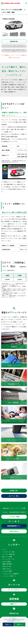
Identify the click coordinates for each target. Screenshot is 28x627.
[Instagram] (9, 521)
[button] (1, 23)
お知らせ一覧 (6, 566)
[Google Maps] (18, 521)
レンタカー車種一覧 (8, 554)
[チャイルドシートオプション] (14, 408)
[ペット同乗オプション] (14, 445)
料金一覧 (8, 285)
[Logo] (10, 3)
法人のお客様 (6, 561)
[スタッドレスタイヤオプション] (14, 426)
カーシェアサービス (8, 559)
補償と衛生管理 (7, 564)
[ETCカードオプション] (14, 352)
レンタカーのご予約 (8, 552)
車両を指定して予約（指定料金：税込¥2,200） (14, 50)
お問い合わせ (6, 569)
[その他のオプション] (14, 464)
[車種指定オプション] (14, 333)
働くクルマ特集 (7, 557)
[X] (12, 521)
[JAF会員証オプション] (14, 370)
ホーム (4, 549)
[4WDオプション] (14, 389)
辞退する (8, 624)
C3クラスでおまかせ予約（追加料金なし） (14, 46)
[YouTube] (15, 521)
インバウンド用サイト (9, 576)
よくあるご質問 (7, 571)
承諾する (20, 624)
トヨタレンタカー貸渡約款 (10, 574)
